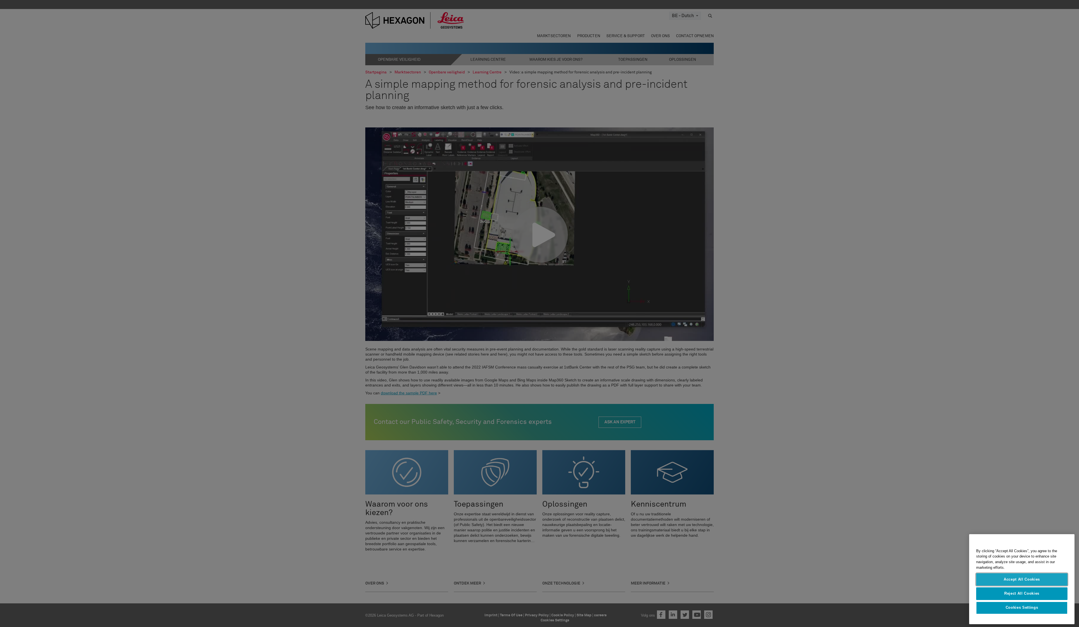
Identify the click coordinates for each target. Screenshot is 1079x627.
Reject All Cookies (1021, 593)
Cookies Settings (1022, 608)
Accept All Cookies (1022, 579)
